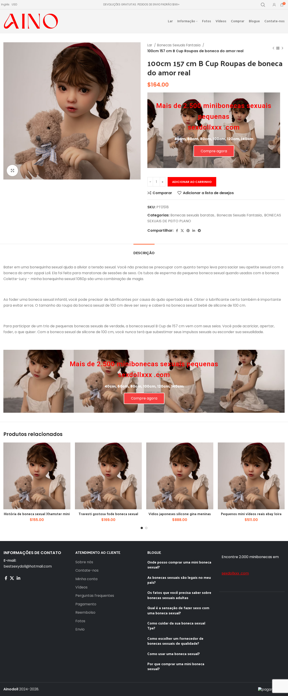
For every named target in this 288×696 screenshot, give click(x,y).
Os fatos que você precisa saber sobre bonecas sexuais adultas (179, 595)
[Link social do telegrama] (199, 230)
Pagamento (85, 604)
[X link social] (182, 230)
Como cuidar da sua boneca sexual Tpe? (176, 625)
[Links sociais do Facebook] (177, 230)
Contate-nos (87, 570)
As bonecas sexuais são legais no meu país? (179, 580)
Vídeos (81, 587)
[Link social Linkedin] (193, 230)
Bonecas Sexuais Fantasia (179, 45)
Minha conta (86, 579)
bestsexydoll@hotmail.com (28, 566)
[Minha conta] (274, 4)
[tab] (144, 251)
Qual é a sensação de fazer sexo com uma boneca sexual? (178, 610)
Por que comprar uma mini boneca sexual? (175, 666)
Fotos (80, 621)
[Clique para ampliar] (12, 170)
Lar (150, 45)
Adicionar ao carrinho (192, 182)
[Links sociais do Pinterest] (188, 230)
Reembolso (85, 612)
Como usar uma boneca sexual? (173, 653)
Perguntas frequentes (94, 595)
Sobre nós (84, 562)
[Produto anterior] (273, 48)
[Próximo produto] (282, 48)
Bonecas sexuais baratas (192, 215)
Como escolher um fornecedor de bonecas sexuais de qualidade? (175, 641)
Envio (80, 629)
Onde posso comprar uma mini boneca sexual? (179, 564)
